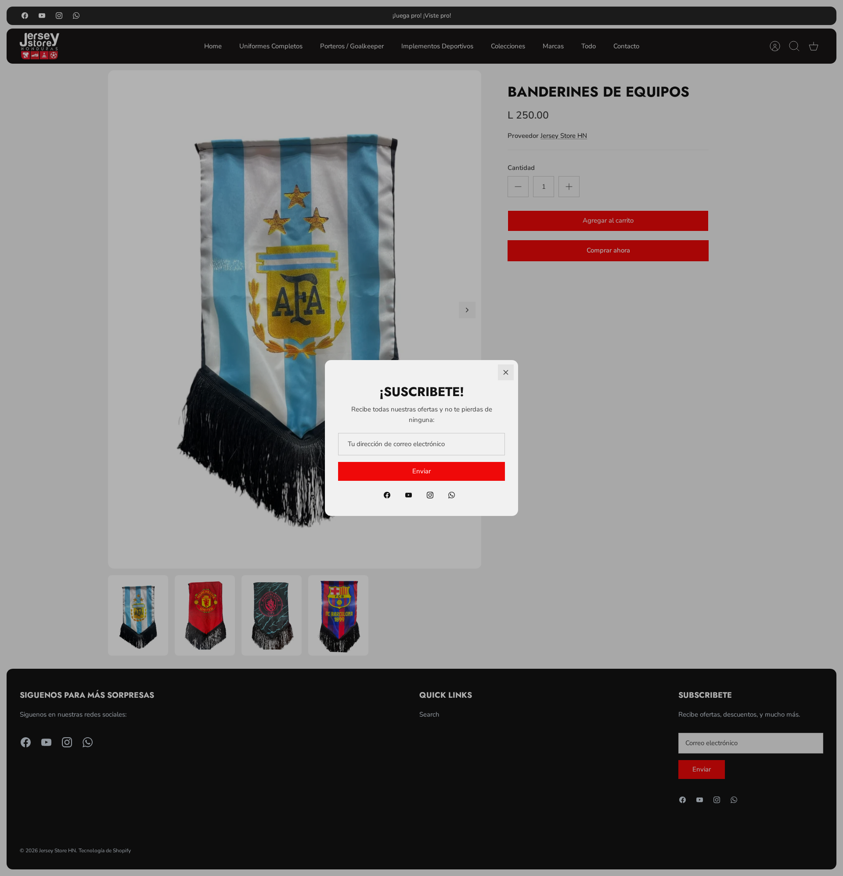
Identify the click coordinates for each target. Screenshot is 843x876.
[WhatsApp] (451, 495)
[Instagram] (430, 495)
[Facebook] (387, 495)
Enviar (421, 471)
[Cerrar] (506, 372)
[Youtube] (408, 495)
